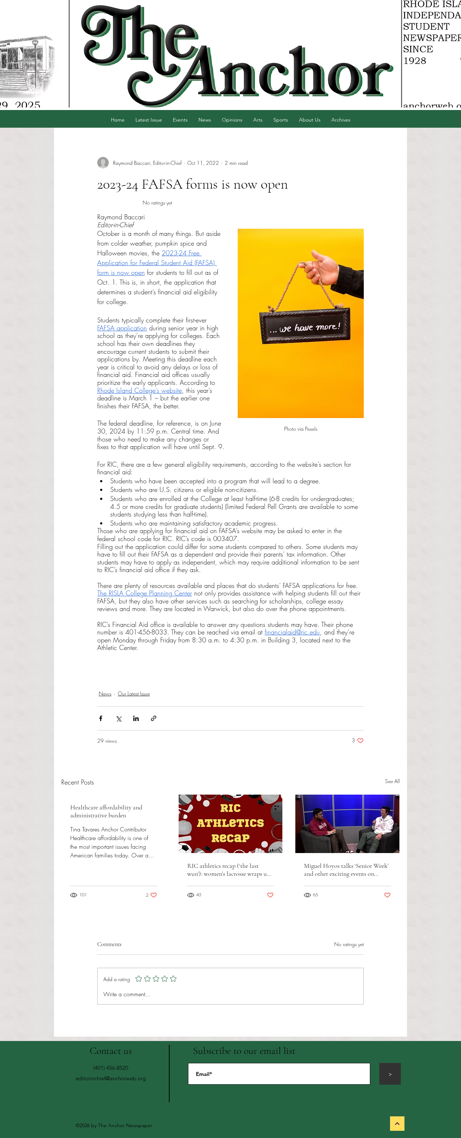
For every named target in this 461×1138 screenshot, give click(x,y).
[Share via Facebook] (100, 718)
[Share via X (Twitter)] (118, 718)
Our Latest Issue (134, 693)
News (105, 693)
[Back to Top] (397, 1123)
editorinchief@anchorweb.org (111, 1078)
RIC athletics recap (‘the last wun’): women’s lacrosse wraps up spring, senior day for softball (228, 870)
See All (392, 781)
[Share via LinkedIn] (136, 718)
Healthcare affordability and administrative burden (106, 811)
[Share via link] (153, 718)
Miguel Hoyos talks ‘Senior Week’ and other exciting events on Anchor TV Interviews (346, 870)
